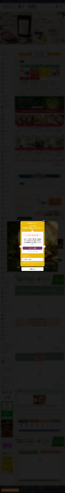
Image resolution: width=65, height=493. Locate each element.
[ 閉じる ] (32, 269)
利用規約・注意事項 (27, 259)
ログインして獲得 (32, 248)
